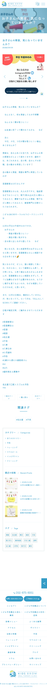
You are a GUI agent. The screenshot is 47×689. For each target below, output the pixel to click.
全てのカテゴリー (14, 438)
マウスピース (12, 452)
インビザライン (13, 456)
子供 (33, 535)
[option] (23, 75)
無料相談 (18, 540)
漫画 (7, 535)
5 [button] (26, 98)
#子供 (28, 419)
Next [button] (41, 76)
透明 (34, 540)
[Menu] (43, 4)
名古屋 (14, 535)
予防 (4, 387)
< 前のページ (9, 397)
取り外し (9, 540)
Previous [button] (5, 76)
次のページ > (38, 397)
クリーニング (12, 461)
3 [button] (23, 98)
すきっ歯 (27, 540)
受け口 (23, 546)
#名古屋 (19, 419)
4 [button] (25, 98)
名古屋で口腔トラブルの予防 (16, 384)
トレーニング (12, 447)
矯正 (21, 535)
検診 (27, 535)
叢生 (30, 546)
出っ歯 (8, 546)
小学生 (16, 546)
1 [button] (20, 98)
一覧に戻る (23, 397)
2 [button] (21, 98)
